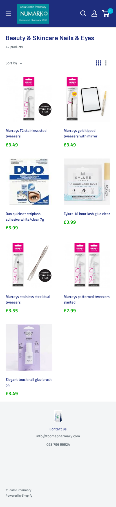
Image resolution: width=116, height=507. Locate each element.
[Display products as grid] (98, 62)
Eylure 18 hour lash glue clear (87, 213)
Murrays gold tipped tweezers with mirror (80, 133)
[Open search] (83, 13)
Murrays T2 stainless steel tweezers (26, 133)
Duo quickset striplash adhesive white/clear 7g (25, 216)
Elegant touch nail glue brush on (29, 382)
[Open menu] (8, 14)
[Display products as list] (107, 62)
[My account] (94, 13)
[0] (105, 13)
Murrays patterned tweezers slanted (87, 299)
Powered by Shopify (19, 495)
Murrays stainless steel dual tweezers (28, 299)
